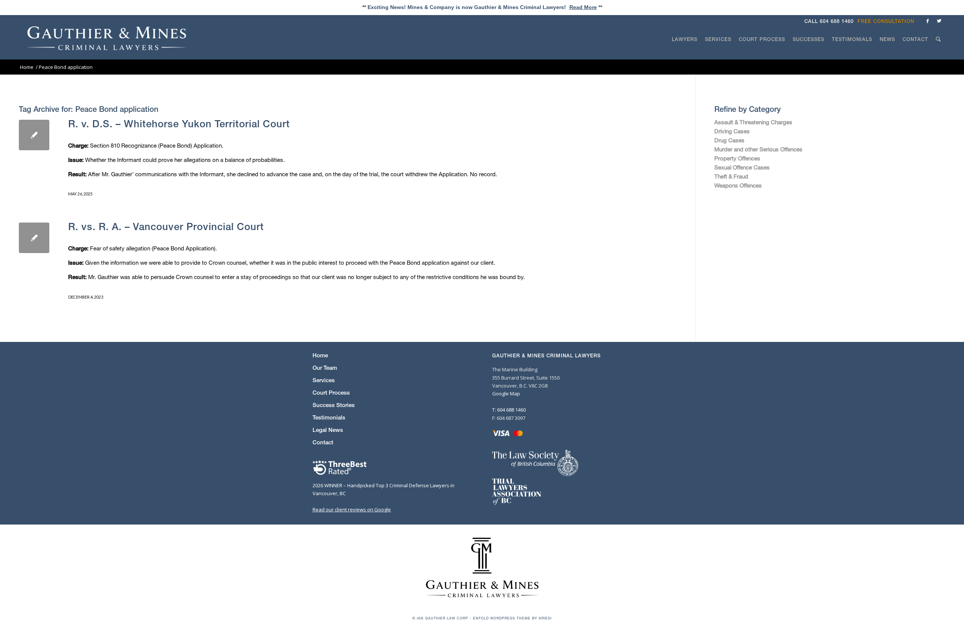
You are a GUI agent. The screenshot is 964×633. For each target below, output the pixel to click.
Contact (323, 442)
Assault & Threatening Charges (753, 122)
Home (320, 355)
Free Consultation (885, 21)
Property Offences (737, 158)
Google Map (506, 393)
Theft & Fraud (731, 176)
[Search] (938, 53)
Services (324, 380)
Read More (583, 7)
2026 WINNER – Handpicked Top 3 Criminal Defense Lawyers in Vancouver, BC (384, 489)
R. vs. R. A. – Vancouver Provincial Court (166, 226)
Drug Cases (729, 140)
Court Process (331, 392)
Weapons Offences (738, 185)
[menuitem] (887, 21)
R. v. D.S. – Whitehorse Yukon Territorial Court (179, 124)
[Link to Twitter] (939, 20)
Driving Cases (732, 131)
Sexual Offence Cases (742, 167)
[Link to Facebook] (927, 20)
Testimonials (329, 417)
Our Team (325, 368)
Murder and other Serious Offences (758, 149)
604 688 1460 (837, 21)
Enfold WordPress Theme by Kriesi (512, 618)
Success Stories (334, 405)
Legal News (328, 430)
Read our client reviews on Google (352, 509)
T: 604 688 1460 (509, 409)
